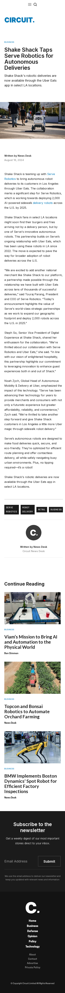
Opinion (32, 936)
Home (32, 921)
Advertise (32, 963)
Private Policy (32, 967)
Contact (32, 959)
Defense (32, 931)
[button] (30, 4)
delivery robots (43, 203)
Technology (32, 946)
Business (32, 926)
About (32, 954)
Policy (32, 941)
